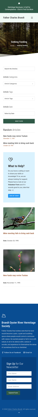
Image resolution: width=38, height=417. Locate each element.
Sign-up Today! (14, 195)
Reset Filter (19, 121)
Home (12, 46)
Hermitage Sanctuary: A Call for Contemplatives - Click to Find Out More (19, 8)
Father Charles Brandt (15, 409)
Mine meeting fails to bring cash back (18, 143)
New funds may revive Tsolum (15, 136)
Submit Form (13, 393)
